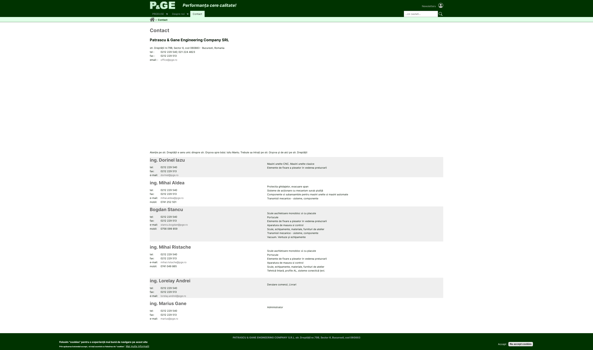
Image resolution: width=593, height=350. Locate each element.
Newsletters (429, 6)
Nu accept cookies (521, 344)
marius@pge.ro (169, 318)
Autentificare (440, 5)
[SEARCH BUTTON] (440, 14)
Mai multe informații (137, 346)
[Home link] (152, 19)
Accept (502, 344)
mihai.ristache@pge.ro (174, 262)
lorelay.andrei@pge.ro (173, 295)
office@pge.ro (169, 59)
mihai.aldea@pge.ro (172, 197)
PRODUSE (157, 14)
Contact (197, 13)
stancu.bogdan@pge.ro (174, 224)
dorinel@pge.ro (170, 175)
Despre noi (177, 14)
